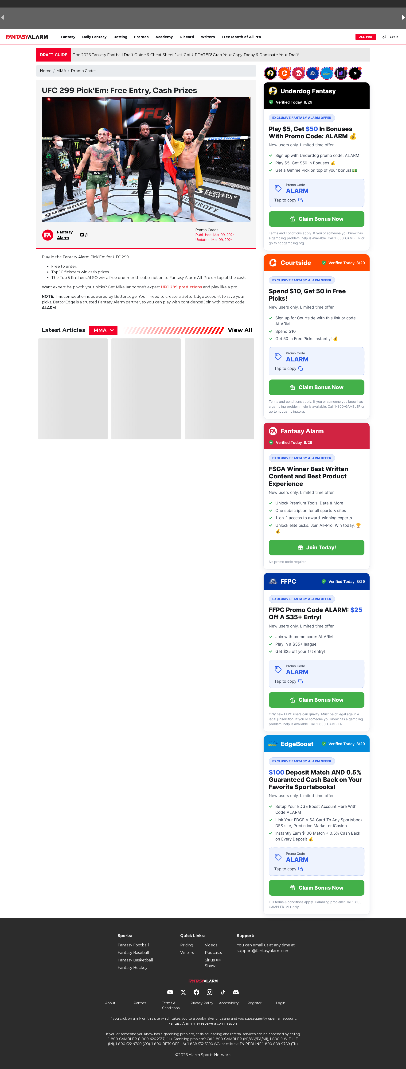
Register (254, 1003)
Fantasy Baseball (133, 952)
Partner (140, 1003)
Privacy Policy (202, 1003)
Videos (211, 945)
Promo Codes (83, 71)
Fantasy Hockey (133, 967)
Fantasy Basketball (135, 960)
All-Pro (365, 37)
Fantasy (68, 37)
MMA (61, 71)
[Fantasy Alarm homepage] (27, 36)
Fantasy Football (133, 945)
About (110, 1003)
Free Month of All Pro (241, 37)
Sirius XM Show (213, 963)
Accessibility (229, 1003)
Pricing (186, 945)
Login (394, 36)
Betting (120, 37)
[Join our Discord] (384, 37)
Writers (208, 37)
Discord (187, 37)
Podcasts (213, 952)
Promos (141, 37)
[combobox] (103, 330)
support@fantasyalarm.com (263, 951)
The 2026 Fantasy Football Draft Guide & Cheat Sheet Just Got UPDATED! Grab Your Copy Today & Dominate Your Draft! (186, 55)
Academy (164, 37)
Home (45, 71)
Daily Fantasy (94, 37)
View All (240, 330)
